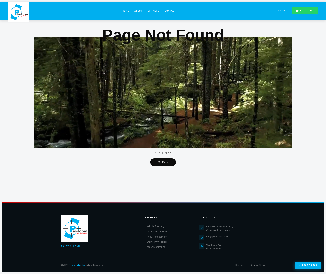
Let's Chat (307, 10)
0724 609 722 (281, 10)
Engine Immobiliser (157, 241)
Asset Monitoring (156, 246)
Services (153, 10)
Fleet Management (157, 236)
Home (126, 10)
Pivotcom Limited (77, 265)
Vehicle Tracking (155, 226)
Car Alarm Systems (157, 231)
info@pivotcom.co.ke (217, 236)
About (138, 10)
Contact (170, 10)
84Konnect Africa (256, 265)
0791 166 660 (213, 248)
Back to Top (309, 265)
